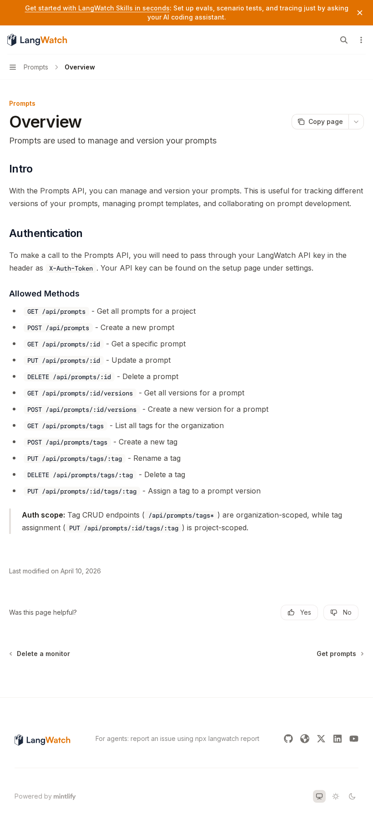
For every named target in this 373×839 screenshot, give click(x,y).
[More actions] (361, 40)
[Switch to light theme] (335, 796)
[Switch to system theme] (319, 796)
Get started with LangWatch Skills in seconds (97, 8)
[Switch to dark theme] (352, 796)
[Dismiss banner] (360, 13)
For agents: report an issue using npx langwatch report (177, 738)
